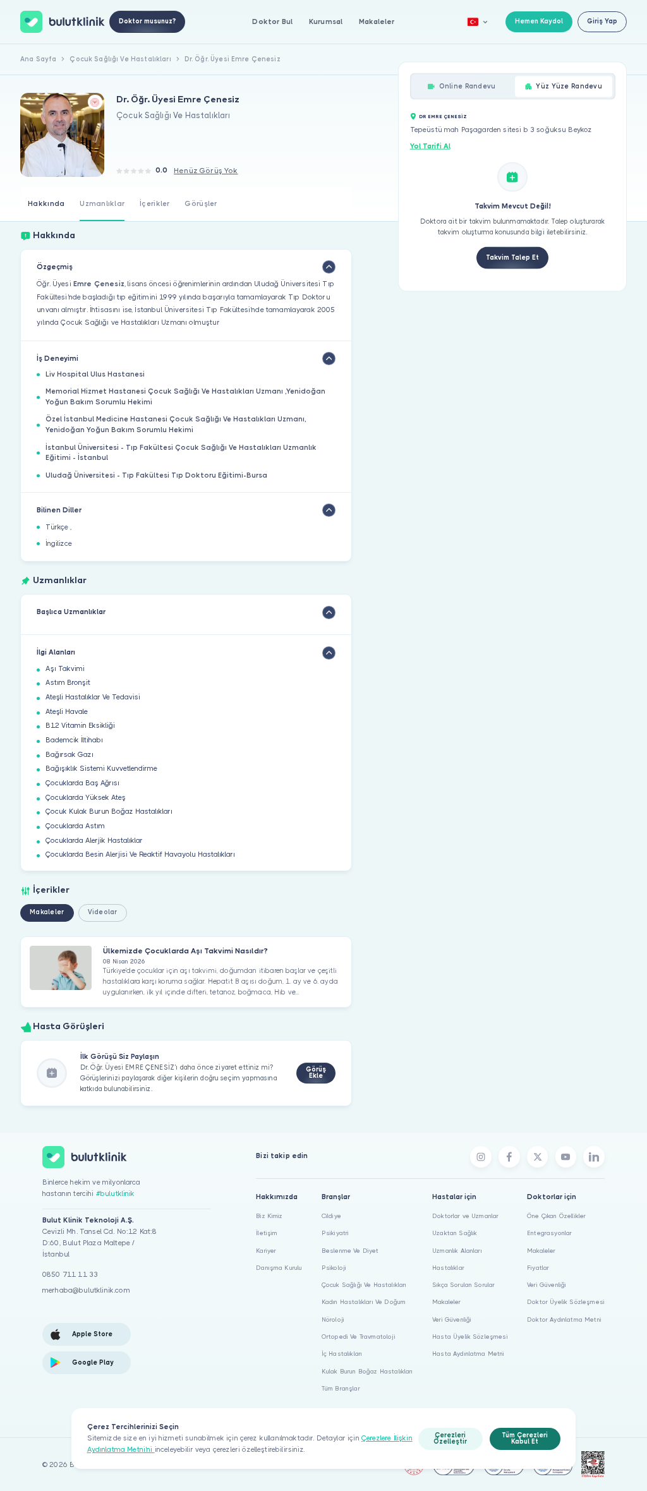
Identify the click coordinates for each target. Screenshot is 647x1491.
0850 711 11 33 (70, 1275)
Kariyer (266, 1250)
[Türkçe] (478, 21)
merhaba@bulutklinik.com (86, 1290)
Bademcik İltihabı (74, 740)
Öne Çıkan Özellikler (556, 1215)
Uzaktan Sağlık (454, 1232)
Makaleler (376, 22)
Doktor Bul (272, 22)
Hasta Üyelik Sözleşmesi (470, 1336)
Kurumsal (325, 22)
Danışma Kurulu (279, 1267)
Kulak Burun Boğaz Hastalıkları (367, 1371)
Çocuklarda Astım (75, 826)
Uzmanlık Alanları (457, 1250)
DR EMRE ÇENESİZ (443, 116)
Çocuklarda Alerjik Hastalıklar (94, 840)
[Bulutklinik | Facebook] (509, 1157)
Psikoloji (334, 1267)
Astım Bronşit (67, 683)
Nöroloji (333, 1319)
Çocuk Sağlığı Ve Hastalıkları (364, 1284)
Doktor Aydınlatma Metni (564, 1319)
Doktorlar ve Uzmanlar (465, 1215)
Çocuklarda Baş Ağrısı (82, 783)
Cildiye (331, 1215)
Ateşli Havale (66, 712)
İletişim (266, 1232)
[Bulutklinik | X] (537, 1157)
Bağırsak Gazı (69, 755)
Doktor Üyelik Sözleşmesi (566, 1301)
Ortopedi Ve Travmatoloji (359, 1336)
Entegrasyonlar (549, 1232)
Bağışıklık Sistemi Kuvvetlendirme (101, 768)
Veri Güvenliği (451, 1319)
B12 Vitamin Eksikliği (80, 725)
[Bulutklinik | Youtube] (566, 1157)
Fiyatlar (538, 1267)
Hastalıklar (448, 1267)
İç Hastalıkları (342, 1353)
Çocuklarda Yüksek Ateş (85, 798)
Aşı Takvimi (65, 669)
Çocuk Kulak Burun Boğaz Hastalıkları (108, 811)
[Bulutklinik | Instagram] (481, 1157)
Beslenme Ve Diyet (350, 1250)
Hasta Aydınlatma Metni (468, 1353)
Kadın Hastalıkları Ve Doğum (364, 1301)
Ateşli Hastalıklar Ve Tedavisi (92, 697)
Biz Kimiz (269, 1215)
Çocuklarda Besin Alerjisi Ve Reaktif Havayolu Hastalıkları (140, 854)
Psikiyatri (335, 1232)
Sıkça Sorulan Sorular (463, 1284)
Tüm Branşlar (341, 1388)
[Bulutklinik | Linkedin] (594, 1157)
